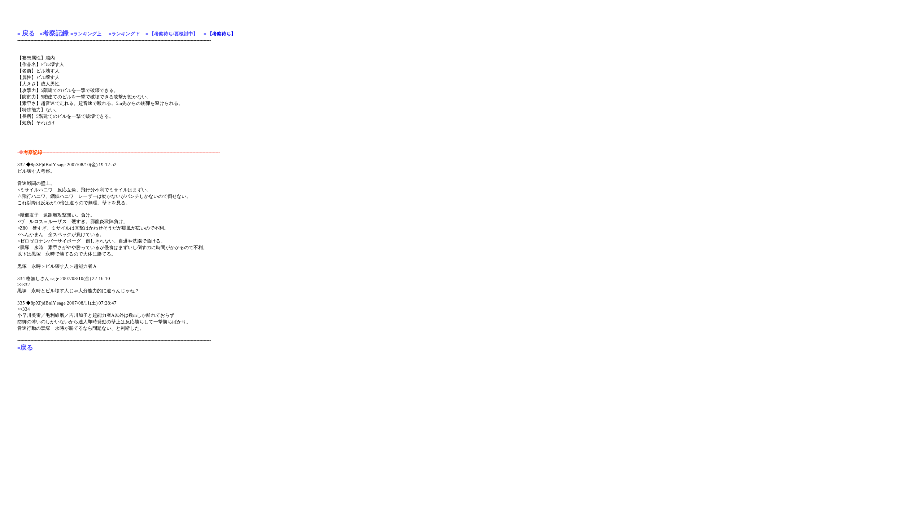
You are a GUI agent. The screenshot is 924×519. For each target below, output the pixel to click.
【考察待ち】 (222, 33)
